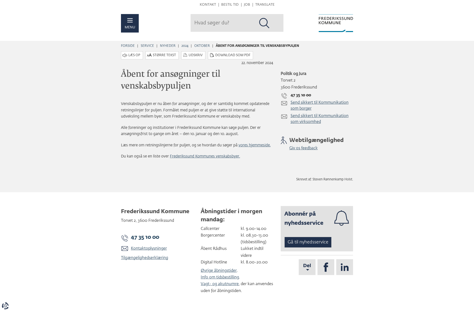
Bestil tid (230, 4)
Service (147, 46)
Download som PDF (232, 55)
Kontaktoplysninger (149, 249)
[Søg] (264, 23)
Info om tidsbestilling (220, 277)
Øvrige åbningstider (219, 271)
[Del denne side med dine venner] (307, 267)
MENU (130, 27)
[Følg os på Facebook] (325, 267)
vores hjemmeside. (254, 145)
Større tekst (164, 55)
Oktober (202, 46)
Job (247, 4)
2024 (184, 46)
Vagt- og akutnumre (220, 284)
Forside (128, 46)
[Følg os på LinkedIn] (344, 267)
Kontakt (208, 4)
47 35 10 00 (145, 237)
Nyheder (168, 46)
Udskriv (196, 55)
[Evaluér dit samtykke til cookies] (5, 306)
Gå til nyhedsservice (308, 242)
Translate (265, 4)
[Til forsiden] (335, 23)
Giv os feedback (303, 148)
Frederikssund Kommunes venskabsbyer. (205, 156)
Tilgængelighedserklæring (144, 258)
